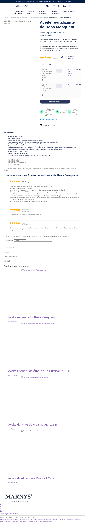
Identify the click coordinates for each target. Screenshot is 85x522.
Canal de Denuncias (73, 519)
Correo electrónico (10, 256)
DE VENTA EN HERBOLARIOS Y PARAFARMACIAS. (31, 1)
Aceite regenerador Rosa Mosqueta (31, 317)
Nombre (7, 252)
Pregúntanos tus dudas (49, 119)
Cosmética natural (23, 17)
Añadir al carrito (55, 101)
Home (6, 17)
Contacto (63, 519)
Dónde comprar (5, 521)
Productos (12, 17)
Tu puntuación (9, 240)
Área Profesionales (21, 519)
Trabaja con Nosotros (7, 519)
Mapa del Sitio (47, 521)
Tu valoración (9, 248)
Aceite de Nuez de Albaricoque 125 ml (33, 424)
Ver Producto (12, 375)
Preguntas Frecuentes (19, 521)
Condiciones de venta (34, 521)
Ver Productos (12, 322)
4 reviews (55, 57)
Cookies (40, 519)
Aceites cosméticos (36, 17)
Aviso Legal (32, 519)
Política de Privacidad (51, 519)
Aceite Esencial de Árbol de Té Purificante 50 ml (39, 371)
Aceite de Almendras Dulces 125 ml (31, 478)
